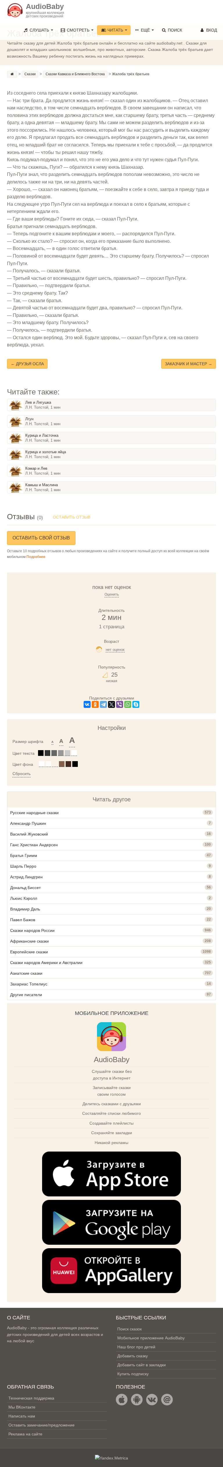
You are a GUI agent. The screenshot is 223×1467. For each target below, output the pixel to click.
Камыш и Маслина (41, 485)
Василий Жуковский (29, 834)
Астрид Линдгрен (26, 877)
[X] (111, 704)
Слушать (39, 30)
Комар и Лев (36, 468)
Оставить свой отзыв (41, 537)
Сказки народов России (32, 930)
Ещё (145, 30)
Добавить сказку (132, 1356)
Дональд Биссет (25, 887)
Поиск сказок (129, 1329)
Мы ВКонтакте (21, 1407)
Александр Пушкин (28, 823)
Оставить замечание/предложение (41, 1425)
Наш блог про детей (136, 1347)
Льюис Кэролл (23, 898)
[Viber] (119, 704)
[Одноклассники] (95, 704)
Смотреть (78, 30)
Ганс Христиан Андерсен (34, 844)
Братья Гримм (23, 855)
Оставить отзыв (71, 517)
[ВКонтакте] (87, 704)
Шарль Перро (23, 866)
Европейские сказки (29, 952)
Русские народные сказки (34, 812)
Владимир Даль (25, 909)
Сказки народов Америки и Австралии (46, 962)
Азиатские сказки (26, 973)
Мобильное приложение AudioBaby (151, 1338)
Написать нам (21, 1416)
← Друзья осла (27, 363)
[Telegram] (103, 704)
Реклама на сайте (25, 1434)
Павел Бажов (22, 919)
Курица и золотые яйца (45, 452)
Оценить (112, 594)
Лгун (29, 419)
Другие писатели (26, 994)
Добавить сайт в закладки (141, 1365)
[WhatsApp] (127, 704)
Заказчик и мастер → (188, 363)
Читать (115, 30)
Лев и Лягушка (38, 402)
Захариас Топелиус (28, 984)
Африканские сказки (29, 941)
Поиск (174, 30)
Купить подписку (133, 1373)
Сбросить (21, 773)
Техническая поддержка (31, 1398)
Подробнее (35, 557)
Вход (211, 30)
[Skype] (135, 704)
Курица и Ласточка (41, 435)
